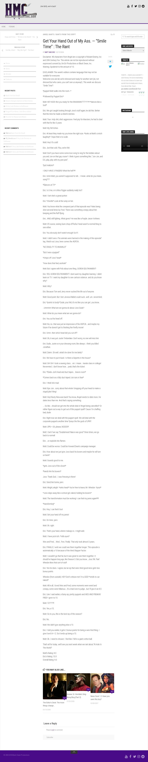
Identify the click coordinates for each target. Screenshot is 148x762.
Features (9, 79)
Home (4, 27)
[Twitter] (135, 6)
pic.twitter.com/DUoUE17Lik (131, 89)
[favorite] (143, 92)
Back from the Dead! (13, 96)
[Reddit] (143, 6)
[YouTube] (128, 6)
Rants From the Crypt (66, 34)
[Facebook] (132, 6)
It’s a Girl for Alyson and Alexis (16, 117)
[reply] (139, 92)
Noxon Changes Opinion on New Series (19, 101)
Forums (12, 27)
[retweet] (141, 92)
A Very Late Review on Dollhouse (17, 106)
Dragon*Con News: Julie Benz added (18, 112)
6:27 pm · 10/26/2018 (127, 92)
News (8, 69)
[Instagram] (139, 6)
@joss (128, 65)
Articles (8, 74)
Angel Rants (48, 34)
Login (52, 730)
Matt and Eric (50, 52)
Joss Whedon (130, 63)
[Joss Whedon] (123, 72)
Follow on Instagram (134, 121)
